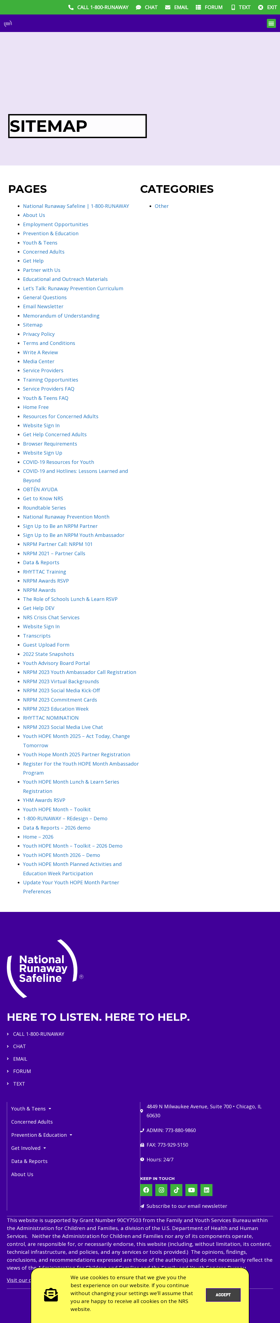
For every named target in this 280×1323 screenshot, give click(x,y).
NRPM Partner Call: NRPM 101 (58, 544)
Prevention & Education (50, 233)
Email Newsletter (43, 306)
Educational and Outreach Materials (65, 279)
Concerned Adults (44, 251)
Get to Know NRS (43, 498)
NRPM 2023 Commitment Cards (60, 699)
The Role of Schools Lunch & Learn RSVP (70, 599)
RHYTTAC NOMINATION (51, 717)
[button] (271, 23)
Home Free (36, 407)
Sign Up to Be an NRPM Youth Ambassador (73, 535)
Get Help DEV (38, 608)
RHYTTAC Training (44, 571)
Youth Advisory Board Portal (56, 663)
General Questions (45, 297)
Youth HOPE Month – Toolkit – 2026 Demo (72, 845)
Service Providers (43, 370)
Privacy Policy (39, 334)
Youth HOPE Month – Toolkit (57, 809)
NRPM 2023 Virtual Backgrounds (61, 681)
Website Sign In (41, 425)
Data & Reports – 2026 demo (57, 827)
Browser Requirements (50, 443)
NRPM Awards (39, 590)
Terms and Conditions (49, 343)
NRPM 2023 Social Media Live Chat (63, 727)
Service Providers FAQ (48, 388)
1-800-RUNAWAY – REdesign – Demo (65, 818)
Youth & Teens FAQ (45, 398)
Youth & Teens (40, 242)
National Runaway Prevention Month (66, 516)
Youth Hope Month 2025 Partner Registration (76, 754)
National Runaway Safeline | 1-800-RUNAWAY (76, 206)
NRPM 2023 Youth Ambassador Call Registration (79, 672)
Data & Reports (41, 562)
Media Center (38, 361)
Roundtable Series (44, 507)
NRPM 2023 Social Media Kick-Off (61, 690)
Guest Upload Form (46, 644)
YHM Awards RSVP (44, 800)
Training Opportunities (50, 379)
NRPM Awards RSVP (46, 580)
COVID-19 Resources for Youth (58, 462)
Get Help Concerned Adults (55, 434)
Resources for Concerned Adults (60, 416)
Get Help (33, 260)
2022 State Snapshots (48, 654)
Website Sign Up (42, 452)
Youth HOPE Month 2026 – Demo (61, 855)
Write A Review (40, 352)
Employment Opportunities (55, 224)
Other (162, 206)
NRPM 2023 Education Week (56, 708)
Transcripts (37, 635)
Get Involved (25, 1148)
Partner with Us (41, 270)
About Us (34, 215)
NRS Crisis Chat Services (51, 617)
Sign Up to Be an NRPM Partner (60, 526)
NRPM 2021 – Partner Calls (54, 553)
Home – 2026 (38, 836)
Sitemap (33, 324)
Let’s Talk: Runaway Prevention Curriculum (73, 288)
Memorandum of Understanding (61, 315)
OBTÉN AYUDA (40, 489)
